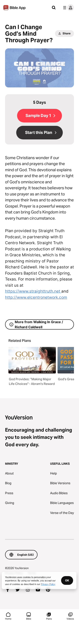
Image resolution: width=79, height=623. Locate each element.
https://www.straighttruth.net (33, 291)
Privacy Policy (48, 584)
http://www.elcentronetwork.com (36, 297)
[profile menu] (68, 7)
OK (67, 580)
